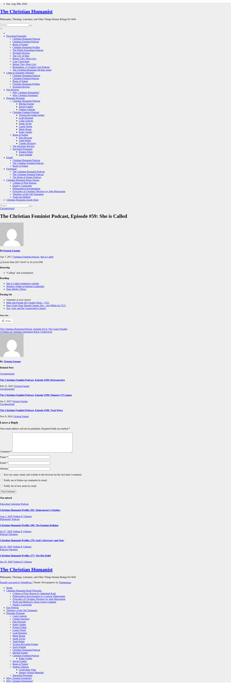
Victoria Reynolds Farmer (31, 115)
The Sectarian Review (24, 146)
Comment (6, 451)
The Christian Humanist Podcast (29, 171)
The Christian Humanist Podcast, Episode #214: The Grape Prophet (33, 329)
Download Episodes (16, 36)
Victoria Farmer (11, 250)
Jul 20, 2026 (6, 546)
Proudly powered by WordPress (16, 582)
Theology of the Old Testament (28, 194)
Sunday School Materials (31, 672)
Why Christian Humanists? (26, 92)
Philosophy (6, 519)
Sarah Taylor (25, 123)
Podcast (25, 504)
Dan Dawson (25, 137)
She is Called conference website (22, 283)
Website (4, 468)
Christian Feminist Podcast (26, 41)
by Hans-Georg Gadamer (34, 602)
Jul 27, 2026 (6, 531)
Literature (16, 504)
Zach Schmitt (25, 154)
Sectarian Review (21, 53)
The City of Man (21, 55)
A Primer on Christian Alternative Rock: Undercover (26, 331)
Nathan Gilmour (27, 109)
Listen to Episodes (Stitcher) (20, 72)
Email (4, 463)
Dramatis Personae (15, 98)
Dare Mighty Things (16, 289)
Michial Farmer (26, 103)
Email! (9, 157)
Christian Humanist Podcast (26, 39)
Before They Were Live (24, 58)
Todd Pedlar (25, 140)
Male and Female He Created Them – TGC (28, 302)
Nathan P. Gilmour (22, 516)
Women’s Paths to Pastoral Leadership (25, 286)
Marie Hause (25, 129)
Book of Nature (20, 44)
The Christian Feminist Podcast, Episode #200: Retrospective (32, 380)
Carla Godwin (26, 120)
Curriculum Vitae (27, 669)
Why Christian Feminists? (25, 95)
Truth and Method (21, 197)
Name (4, 457)
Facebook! (11, 168)
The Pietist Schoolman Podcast (28, 50)
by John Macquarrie (39, 191)
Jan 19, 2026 (6, 561)
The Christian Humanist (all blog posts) (32, 70)
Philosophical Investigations (26, 188)
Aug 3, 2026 (6, 516)
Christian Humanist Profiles (26, 47)
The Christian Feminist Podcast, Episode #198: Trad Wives (31, 410)
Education (5, 504)
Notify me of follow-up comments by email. (25, 480)
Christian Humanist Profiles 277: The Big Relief (25, 555)
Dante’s (22, 185)
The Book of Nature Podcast (27, 177)
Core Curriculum (21, 61)
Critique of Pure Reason (24, 183)
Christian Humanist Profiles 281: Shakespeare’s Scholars (30, 510)
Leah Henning (26, 118)
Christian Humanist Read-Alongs (22, 180)
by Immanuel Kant (34, 593)
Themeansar (65, 582)
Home (9, 587)
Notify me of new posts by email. (20, 486)
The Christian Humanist (26, 11)
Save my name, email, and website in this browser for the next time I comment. (43, 474)
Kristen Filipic (26, 151)
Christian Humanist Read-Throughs (24, 590)
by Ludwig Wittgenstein (39, 596)
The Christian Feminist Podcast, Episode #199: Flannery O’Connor (36, 395)
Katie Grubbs (25, 132)
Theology (13, 534)
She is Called (46, 256)
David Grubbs (26, 106)
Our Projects (12, 89)
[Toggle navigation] (1, 28)
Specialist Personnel (22, 149)
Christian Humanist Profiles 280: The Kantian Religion (29, 525)
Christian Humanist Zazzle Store (22, 200)
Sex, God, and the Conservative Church (26, 308)
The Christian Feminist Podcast (28, 163)
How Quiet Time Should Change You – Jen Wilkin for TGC (36, 305)
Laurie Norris (25, 126)
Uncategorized (7, 208)
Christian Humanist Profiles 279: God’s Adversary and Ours (32, 540)
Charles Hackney (27, 143)
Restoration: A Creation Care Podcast (31, 67)
